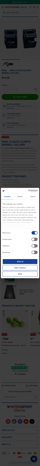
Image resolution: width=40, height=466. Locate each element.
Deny (20, 274)
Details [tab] (20, 196)
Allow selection (20, 268)
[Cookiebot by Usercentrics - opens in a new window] (28, 190)
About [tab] (32, 196)
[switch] (34, 239)
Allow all (20, 261)
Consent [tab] (7, 196)
